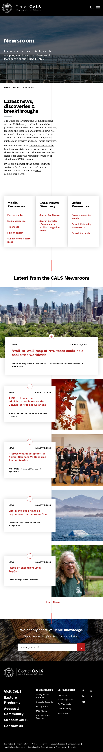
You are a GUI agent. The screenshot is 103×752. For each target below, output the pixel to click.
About (16, 87)
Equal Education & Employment (65, 744)
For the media (15, 215)
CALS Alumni (41, 711)
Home (7, 87)
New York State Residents (43, 716)
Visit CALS (12, 691)
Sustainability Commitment (40, 747)
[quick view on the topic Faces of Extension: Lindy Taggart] (29, 556)
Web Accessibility (39, 744)
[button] (98, 7)
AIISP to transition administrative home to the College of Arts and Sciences (27, 401)
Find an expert (15, 232)
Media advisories (16, 221)
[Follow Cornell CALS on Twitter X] (92, 696)
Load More (53, 602)
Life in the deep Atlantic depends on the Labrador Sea (28, 512)
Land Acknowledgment (14, 747)
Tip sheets (13, 227)
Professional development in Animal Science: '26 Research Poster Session (27, 457)
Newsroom (62, 695)
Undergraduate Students (42, 695)
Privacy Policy (22, 744)
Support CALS (15, 720)
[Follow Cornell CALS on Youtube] (83, 702)
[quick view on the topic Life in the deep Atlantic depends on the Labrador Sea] (29, 499)
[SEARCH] (92, 7)
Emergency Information (66, 747)
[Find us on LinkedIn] (83, 696)
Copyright (8, 744)
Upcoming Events (65, 699)
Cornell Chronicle (81, 233)
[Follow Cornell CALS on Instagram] (91, 691)
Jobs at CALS (64, 713)
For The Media (64, 704)
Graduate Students (44, 702)
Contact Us (13, 726)
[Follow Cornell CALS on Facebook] (83, 691)
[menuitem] (92, 8)
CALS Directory (64, 708)
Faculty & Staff (42, 706)
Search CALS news (49, 215)
